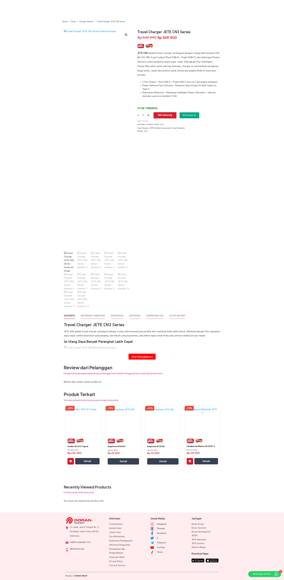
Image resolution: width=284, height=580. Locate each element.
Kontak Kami (115, 528)
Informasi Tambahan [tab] (93, 316)
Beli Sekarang (165, 115)
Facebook (161, 533)
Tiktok (160, 552)
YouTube (161, 547)
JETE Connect (198, 543)
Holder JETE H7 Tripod (77, 446)
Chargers (145, 128)
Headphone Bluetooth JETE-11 (201, 446)
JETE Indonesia (199, 539)
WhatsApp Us (189, 115)
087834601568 (77, 549)
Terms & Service (117, 565)
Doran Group (198, 524)
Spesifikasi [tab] (117, 316)
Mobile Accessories (163, 128)
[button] (126, 34)
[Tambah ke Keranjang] (70, 461)
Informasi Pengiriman (119, 545)
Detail (87, 461)
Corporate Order (117, 557)
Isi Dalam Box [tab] (177, 316)
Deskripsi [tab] (69, 316)
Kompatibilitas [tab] (154, 316)
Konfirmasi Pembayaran (121, 541)
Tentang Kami (116, 524)
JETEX (194, 535)
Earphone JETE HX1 (156, 446)
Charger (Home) (152, 125)
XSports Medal (198, 547)
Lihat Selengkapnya (142, 356)
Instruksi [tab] (134, 316)
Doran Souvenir (199, 528)
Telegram (161, 543)
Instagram (162, 524)
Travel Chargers (178, 128)
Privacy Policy (116, 561)
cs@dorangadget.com (80, 542)
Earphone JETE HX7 (117, 446)
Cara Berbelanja (117, 536)
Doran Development (201, 532)
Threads (161, 528)
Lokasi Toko (115, 532)
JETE (162, 125)
